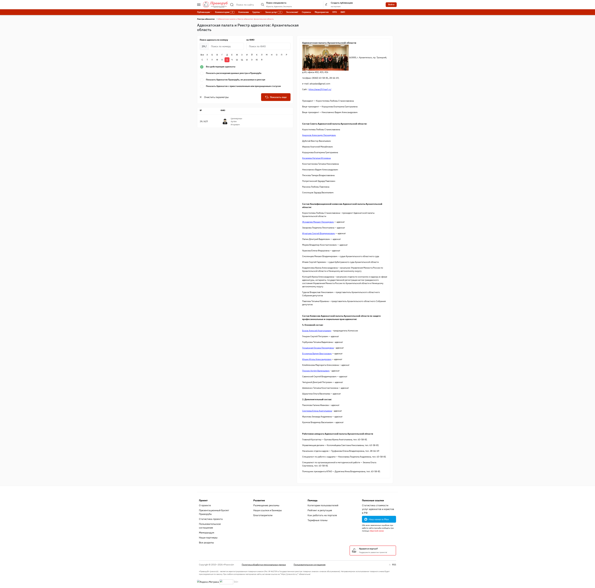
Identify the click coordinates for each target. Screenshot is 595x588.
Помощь (312, 500)
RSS (394, 564)
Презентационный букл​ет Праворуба (214, 512)
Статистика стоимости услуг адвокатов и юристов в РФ (378, 509)
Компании (243, 12)
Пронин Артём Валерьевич (316, 370)
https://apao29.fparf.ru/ (320, 89)
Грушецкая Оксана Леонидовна (318, 347)
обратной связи (377, 531)
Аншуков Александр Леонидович (319, 135)
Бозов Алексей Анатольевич (316, 330)
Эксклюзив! (292, 12)
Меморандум (206, 532)
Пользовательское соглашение (210, 525)
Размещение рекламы (266, 505)
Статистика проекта (211, 518)
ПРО (334, 12)
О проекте (205, 505)
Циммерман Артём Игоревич (236, 121)
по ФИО (250, 39)
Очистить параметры (216, 97)
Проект (203, 500)
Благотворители (262, 515)
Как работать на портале (322, 515)
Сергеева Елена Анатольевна (317, 410)
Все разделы (206, 542)
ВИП (343, 12)
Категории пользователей (323, 505)
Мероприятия (322, 12)
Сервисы (306, 12)
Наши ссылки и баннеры (267, 510)
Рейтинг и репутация (320, 510)
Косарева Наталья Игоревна (316, 158)
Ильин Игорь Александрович (316, 359)
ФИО (222, 110)
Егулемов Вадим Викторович (317, 353)
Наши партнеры (208, 537)
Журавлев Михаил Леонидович (318, 222)
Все (202, 54)
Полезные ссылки (373, 500)
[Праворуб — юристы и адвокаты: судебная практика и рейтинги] (215, 5)
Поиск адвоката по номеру (214, 39)
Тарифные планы (318, 520)
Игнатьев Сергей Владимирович (318, 233)
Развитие (259, 500)
